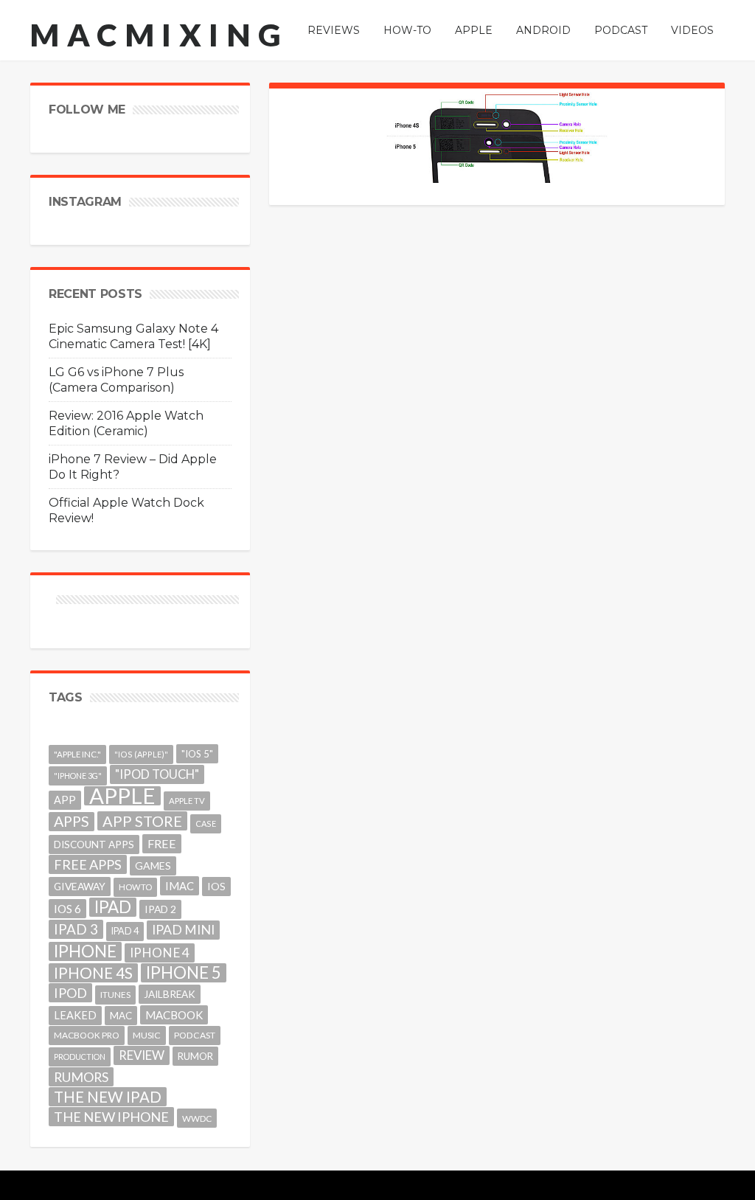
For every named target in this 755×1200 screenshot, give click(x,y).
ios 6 (67, 908)
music (147, 1035)
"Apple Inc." (77, 754)
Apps (71, 821)
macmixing (159, 34)
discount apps (94, 844)
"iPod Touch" (157, 774)
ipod (70, 993)
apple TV (187, 800)
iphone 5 (183, 972)
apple (122, 795)
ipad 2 (160, 909)
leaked (75, 1015)
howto (135, 887)
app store (142, 821)
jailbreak (169, 994)
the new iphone (111, 1117)
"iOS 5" (197, 754)
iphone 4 (159, 952)
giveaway (79, 886)
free (161, 843)
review (141, 1055)
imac (179, 885)
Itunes (115, 994)
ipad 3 (76, 928)
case (205, 823)
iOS (216, 886)
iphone (85, 951)
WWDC (197, 1118)
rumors (81, 1077)
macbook (174, 1015)
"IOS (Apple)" (141, 754)
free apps (88, 864)
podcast (194, 1035)
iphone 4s (93, 972)
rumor (195, 1056)
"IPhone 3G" (78, 775)
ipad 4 (125, 931)
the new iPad (107, 1097)
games (153, 865)
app (65, 800)
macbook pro (86, 1035)
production (79, 1056)
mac (121, 1016)
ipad (112, 907)
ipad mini (183, 929)
